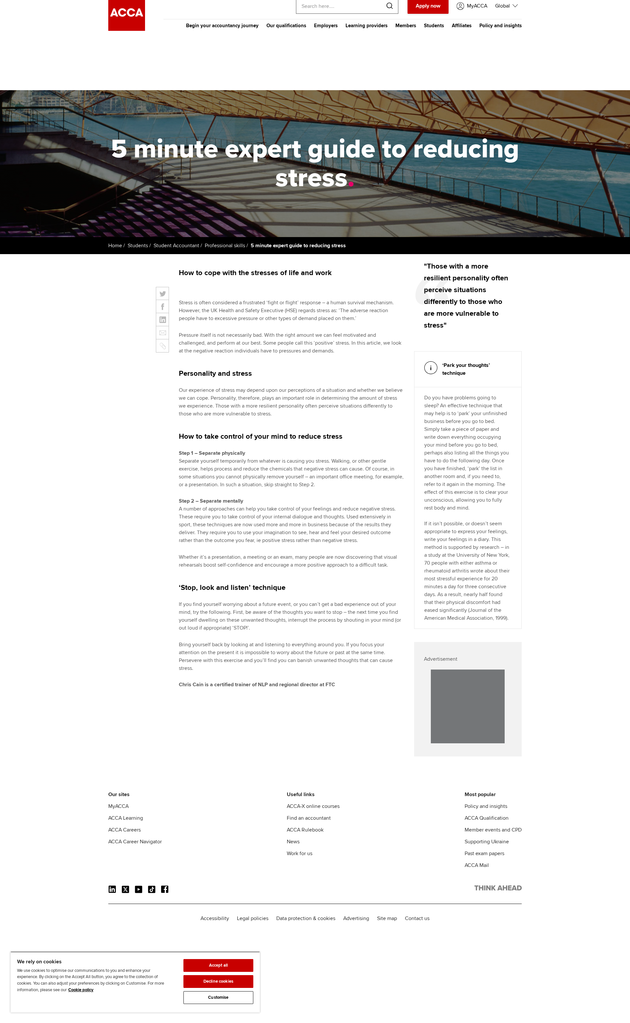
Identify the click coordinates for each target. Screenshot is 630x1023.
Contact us (417, 918)
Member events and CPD (493, 830)
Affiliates (462, 26)
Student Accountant (176, 245)
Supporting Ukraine (487, 841)
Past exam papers (484, 853)
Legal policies (252, 918)
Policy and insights (500, 26)
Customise (218, 997)
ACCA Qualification (487, 818)
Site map (387, 918)
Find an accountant (309, 818)
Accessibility (214, 918)
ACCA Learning (125, 818)
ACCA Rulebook (305, 830)
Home (115, 245)
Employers (326, 26)
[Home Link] (498, 889)
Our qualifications (286, 26)
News (293, 841)
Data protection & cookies (305, 918)
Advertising (356, 918)
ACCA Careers (124, 830)
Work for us (299, 853)
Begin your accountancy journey (222, 26)
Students (434, 26)
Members (405, 26)
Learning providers (367, 26)
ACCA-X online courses (313, 806)
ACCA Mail (477, 865)
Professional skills (225, 245)
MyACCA (118, 806)
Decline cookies (218, 981)
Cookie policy (81, 990)
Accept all (218, 965)
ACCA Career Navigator (135, 841)
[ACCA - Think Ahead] (126, 29)
